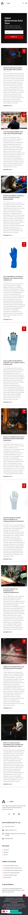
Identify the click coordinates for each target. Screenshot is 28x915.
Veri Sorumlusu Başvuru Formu (11, 865)
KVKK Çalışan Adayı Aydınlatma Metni (13, 868)
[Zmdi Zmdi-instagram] (14, 814)
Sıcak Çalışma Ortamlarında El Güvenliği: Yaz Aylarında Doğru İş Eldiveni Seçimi (13, 362)
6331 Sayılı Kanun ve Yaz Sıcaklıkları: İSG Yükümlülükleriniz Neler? (11, 590)
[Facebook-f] (9, 814)
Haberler (6, 854)
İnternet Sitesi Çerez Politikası (14, 912)
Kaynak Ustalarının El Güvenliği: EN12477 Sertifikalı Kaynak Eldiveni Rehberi (13, 197)
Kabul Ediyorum (14, 910)
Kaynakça (6, 852)
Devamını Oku (7, 105)
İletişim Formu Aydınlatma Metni (12, 872)
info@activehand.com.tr (11, 830)
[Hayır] (26, 905)
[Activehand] (5, 3)
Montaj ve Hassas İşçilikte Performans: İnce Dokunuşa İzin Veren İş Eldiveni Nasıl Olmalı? (13, 744)
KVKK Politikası (7, 877)
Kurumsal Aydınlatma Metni (10, 875)
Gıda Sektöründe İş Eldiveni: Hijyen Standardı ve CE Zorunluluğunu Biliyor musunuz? (13, 519)
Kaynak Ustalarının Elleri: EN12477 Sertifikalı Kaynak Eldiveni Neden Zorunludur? (13, 438)
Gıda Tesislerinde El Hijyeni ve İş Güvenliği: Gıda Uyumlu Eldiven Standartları (13, 278)
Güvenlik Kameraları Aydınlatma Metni (13, 870)
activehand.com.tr (9, 838)
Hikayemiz (6, 850)
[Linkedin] (18, 814)
